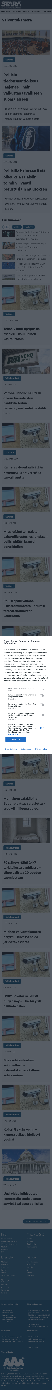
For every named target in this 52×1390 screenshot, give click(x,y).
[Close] (46, 641)
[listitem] (26, 689)
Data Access (26, 749)
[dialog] (26, 695)
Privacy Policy (41, 749)
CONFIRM (16, 739)
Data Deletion (11, 749)
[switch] (42, 695)
